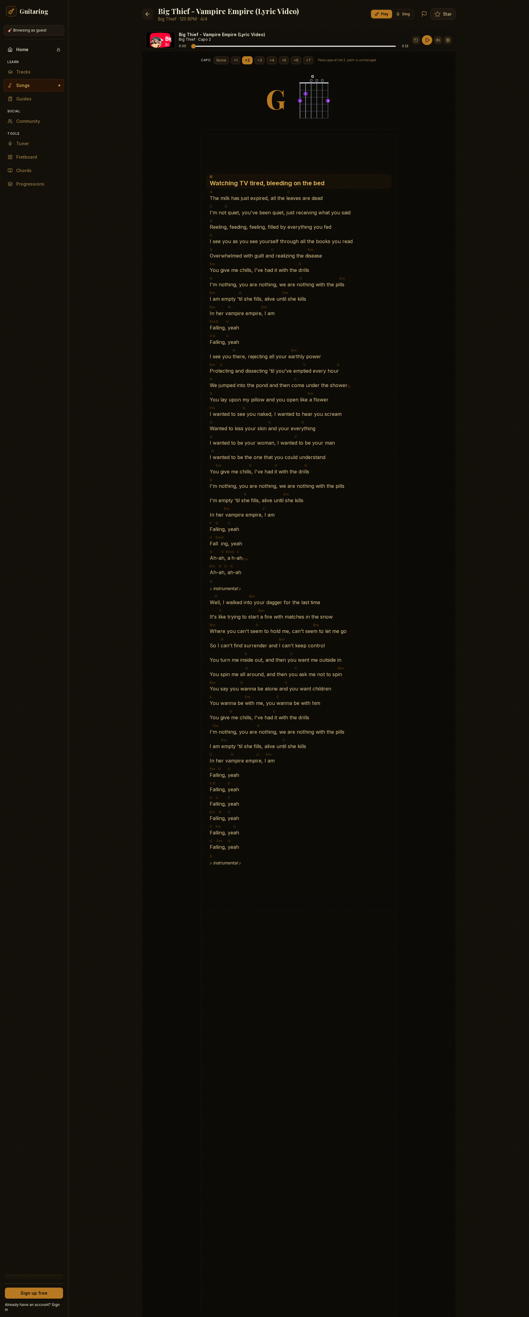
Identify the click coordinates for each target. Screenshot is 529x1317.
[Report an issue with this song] (424, 14)
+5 (284, 60)
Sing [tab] (406, 14)
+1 (236, 60)
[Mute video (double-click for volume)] (438, 40)
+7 (308, 60)
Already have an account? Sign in (32, 1307)
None (221, 60)
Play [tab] (384, 14)
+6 (296, 60)
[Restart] (416, 40)
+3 (259, 60)
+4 (271, 60)
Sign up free (34, 1293)
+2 (247, 60)
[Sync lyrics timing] (448, 40)
